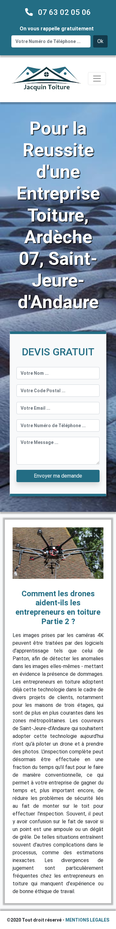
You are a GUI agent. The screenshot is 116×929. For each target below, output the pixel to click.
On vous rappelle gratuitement (57, 29)
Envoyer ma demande (58, 476)
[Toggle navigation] (97, 78)
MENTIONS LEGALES (87, 920)
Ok (100, 41)
